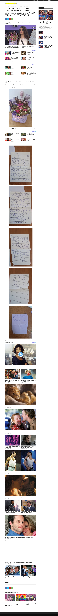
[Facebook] (6, 19)
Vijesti (8, 6)
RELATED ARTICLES (8, 592)
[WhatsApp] (12, 19)
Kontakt (41, 0)
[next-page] (6, 607)
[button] (52, 3)
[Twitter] (8, 19)
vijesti (8, 582)
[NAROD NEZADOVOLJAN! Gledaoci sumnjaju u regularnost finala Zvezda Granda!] (41, 32)
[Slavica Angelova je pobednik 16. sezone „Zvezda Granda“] (41, 37)
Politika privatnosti (45, 0)
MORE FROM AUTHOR (15, 592)
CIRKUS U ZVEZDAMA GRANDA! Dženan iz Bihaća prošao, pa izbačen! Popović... (48, 46)
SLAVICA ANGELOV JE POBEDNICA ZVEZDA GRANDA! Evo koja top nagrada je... (45, 22)
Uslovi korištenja (50, 0)
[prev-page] (5, 607)
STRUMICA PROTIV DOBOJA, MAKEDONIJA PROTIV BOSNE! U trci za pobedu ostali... (48, 42)
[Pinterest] (10, 19)
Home (5, 6)
